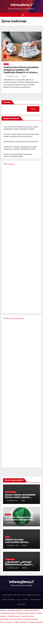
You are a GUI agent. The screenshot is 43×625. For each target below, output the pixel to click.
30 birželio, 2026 (13, 545)
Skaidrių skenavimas (7, 613)
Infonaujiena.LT (21, 5)
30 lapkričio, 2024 (12, 76)
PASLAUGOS (22, 604)
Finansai (8, 514)
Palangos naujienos (36, 622)
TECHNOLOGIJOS (10, 559)
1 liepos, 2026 (12, 523)
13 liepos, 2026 (12, 500)
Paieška (7, 102)
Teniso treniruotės (16, 619)
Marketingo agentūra (14, 610)
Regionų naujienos (20, 622)
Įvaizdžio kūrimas (28, 616)
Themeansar (36, 595)
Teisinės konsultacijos (31, 610)
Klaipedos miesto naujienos (26, 613)
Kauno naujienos (6, 622)
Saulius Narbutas (14, 616)
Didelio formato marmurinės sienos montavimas (21, 141)
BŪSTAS (6, 64)
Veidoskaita (4, 619)
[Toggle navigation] (23, 14)
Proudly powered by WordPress (11, 595)
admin (24, 76)
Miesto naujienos (11, 492)
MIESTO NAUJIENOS (8, 599)
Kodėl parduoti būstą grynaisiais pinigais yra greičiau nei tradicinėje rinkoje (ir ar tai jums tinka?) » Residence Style (21, 71)
